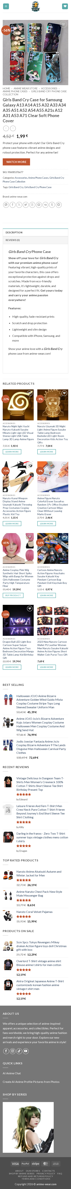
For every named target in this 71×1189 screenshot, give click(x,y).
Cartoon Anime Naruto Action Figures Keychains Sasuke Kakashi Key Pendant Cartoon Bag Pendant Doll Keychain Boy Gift (52, 578)
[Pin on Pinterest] (39, 205)
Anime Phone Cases (15, 91)
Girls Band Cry (16, 187)
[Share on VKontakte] (45, 205)
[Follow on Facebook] (6, 1051)
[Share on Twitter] (26, 205)
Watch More (16, 161)
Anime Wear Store (26, 88)
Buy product (13, 595)
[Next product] (6, 128)
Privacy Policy (46, 1173)
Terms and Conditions (36, 1178)
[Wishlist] (65, 6)
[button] (6, 6)
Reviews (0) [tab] (13, 240)
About (19, 1170)
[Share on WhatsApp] (6, 205)
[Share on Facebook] (13, 205)
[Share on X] (19, 205)
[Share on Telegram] (59, 205)
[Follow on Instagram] (13, 1051)
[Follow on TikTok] (19, 1051)
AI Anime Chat (12, 1073)
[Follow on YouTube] (26, 1051)
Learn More (12, 451)
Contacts (48, 1170)
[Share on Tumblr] (52, 205)
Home (6, 88)
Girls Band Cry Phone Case (38, 187)
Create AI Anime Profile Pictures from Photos (31, 1081)
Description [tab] (14, 232)
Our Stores (33, 1170)
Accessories (49, 88)
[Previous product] (13, 128)
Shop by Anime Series (21, 1173)
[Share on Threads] (32, 205)
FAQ (59, 1173)
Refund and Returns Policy (35, 1176)
